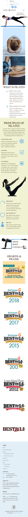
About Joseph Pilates (7, 449)
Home (4, 447)
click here (8, 496)
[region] (14, 20)
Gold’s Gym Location (8, 456)
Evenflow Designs (17, 513)
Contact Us (5, 468)
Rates (4, 462)
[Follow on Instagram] (15, 7)
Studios (4, 452)
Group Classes (6, 460)
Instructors (5, 458)
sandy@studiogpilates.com (14, 2)
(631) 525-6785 (16, 4)
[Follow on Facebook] (12, 7)
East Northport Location (9, 453)
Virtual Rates (6, 466)
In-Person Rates (7, 464)
